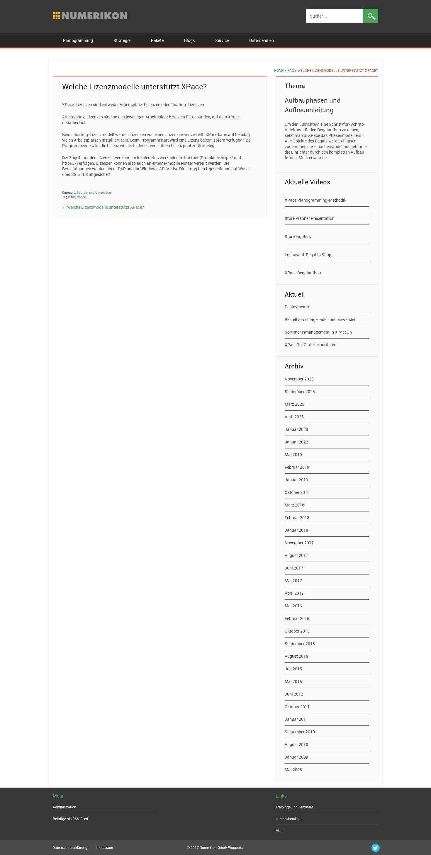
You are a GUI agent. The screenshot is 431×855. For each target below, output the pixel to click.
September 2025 (300, 391)
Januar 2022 (296, 442)
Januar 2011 (296, 719)
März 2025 (294, 404)
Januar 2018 (296, 530)
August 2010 (296, 744)
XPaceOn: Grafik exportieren (310, 344)
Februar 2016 (297, 618)
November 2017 (299, 542)
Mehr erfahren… (313, 157)
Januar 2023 (296, 429)
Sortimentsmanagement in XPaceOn (318, 332)
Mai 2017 (293, 580)
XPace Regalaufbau (303, 273)
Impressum (104, 847)
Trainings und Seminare (294, 807)
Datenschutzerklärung (69, 847)
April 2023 (294, 416)
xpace (81, 197)
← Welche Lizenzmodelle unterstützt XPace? (103, 207)
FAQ (290, 70)
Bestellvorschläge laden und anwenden (321, 319)
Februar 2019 (297, 467)
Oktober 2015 (297, 631)
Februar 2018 (297, 517)
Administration (64, 807)
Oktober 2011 (297, 706)
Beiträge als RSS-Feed (70, 818)
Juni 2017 (294, 568)
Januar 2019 (296, 479)
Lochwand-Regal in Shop (308, 254)
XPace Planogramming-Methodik (315, 200)
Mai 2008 (293, 769)
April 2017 (294, 593)
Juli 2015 (293, 669)
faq (73, 197)
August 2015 (296, 656)
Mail (279, 830)
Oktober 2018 (297, 492)
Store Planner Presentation (310, 218)
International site (289, 818)
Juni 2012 (294, 694)
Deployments (297, 307)
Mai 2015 (293, 681)
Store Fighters (298, 236)
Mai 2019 (293, 454)
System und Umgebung (94, 192)
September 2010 (300, 732)
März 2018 (294, 505)
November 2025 (299, 379)
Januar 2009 (296, 757)
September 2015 (300, 643)
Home (279, 70)
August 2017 (296, 555)
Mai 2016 (293, 605)
